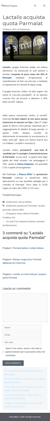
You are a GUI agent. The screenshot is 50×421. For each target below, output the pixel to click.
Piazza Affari (25, 174)
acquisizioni (11, 202)
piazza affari (18, 210)
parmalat (7, 210)
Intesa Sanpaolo (25, 164)
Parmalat (7, 78)
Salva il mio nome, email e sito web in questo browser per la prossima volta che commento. (25, 351)
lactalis (41, 206)
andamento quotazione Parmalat (21, 206)
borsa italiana (25, 202)
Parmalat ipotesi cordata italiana (28, 248)
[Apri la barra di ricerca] (35, 6)
